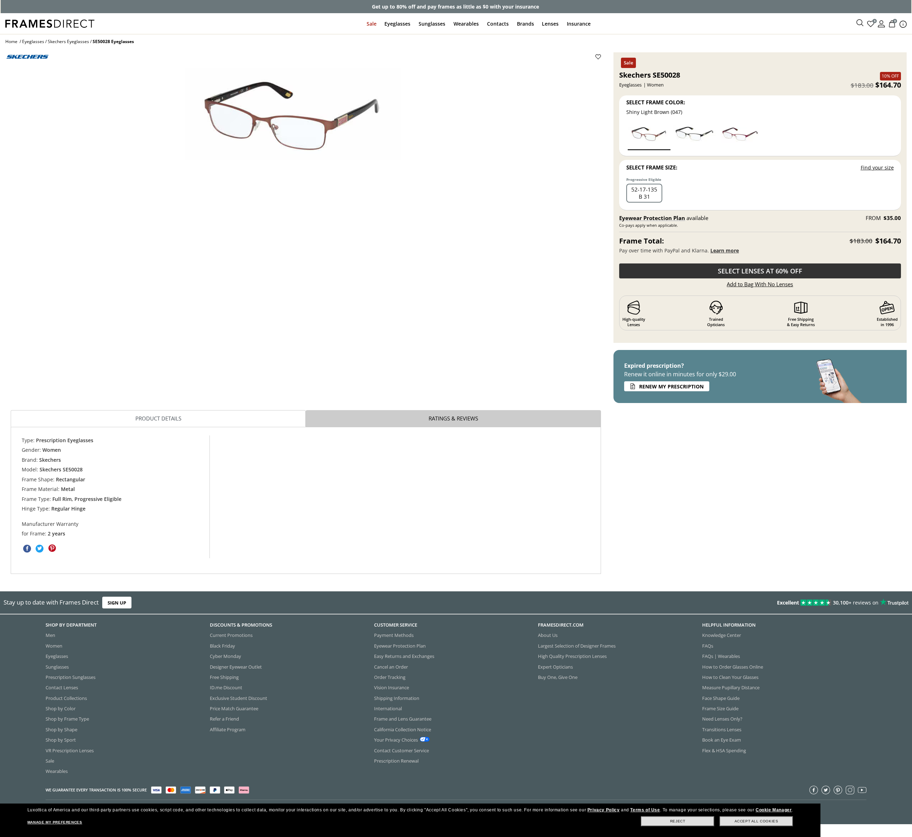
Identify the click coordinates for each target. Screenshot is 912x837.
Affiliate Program (227, 729)
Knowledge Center (721, 635)
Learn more (724, 250)
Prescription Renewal (396, 761)
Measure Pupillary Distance (731, 687)
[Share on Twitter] (39, 548)
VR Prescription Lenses (70, 750)
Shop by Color (61, 708)
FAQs (707, 645)
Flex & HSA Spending (724, 750)
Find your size (877, 167)
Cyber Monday (225, 656)
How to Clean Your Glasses (730, 677)
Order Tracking (389, 677)
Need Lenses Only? (722, 719)
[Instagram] (850, 789)
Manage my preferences (54, 822)
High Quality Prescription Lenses (572, 656)
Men (50, 635)
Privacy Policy (603, 809)
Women (54, 645)
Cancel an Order (391, 666)
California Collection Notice (402, 729)
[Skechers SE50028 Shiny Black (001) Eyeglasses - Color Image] (694, 137)
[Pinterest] (838, 789)
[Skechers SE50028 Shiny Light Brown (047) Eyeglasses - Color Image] (649, 137)
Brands (525, 23)
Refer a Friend (224, 719)
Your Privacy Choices (396, 740)
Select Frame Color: (655, 102)
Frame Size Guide (720, 708)
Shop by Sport (61, 740)
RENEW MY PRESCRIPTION (671, 386)
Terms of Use (645, 809)
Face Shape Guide (721, 698)
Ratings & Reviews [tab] (453, 418)
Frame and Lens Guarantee (402, 719)
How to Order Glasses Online (732, 666)
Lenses (550, 23)
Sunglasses (432, 23)
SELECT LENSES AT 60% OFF (760, 271)
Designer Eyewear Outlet (236, 666)
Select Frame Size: (651, 167)
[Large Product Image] (293, 114)
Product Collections (66, 698)
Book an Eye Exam (721, 740)
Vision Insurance (391, 687)
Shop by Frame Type (67, 719)
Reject (677, 821)
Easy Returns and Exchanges (404, 656)
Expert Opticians (555, 666)
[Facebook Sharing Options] (27, 548)
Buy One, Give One (557, 677)
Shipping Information (396, 698)
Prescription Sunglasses (70, 677)
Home (11, 41)
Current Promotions (231, 635)
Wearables (466, 23)
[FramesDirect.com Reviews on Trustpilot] (720, 603)
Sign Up (117, 603)
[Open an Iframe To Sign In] (881, 23)
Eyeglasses (397, 23)
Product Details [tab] (158, 418)
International (388, 708)
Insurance (579, 23)
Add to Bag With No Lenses (760, 284)
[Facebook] (813, 789)
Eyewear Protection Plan (652, 217)
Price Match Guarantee (234, 708)
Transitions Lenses (721, 729)
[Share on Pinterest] (52, 548)
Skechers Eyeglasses (68, 41)
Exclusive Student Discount (238, 698)
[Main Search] (860, 23)
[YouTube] (862, 789)
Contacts (498, 23)
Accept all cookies (756, 821)
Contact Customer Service (401, 750)
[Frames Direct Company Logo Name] (49, 23)
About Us (548, 635)
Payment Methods (394, 635)
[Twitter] (826, 789)
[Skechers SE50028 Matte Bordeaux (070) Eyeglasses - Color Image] (740, 137)
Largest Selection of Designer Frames (577, 645)
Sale (372, 23)
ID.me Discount (226, 687)
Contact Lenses (62, 687)
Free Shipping (224, 677)
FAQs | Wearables (721, 656)
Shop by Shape (61, 729)
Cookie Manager (774, 809)
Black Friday (222, 645)
